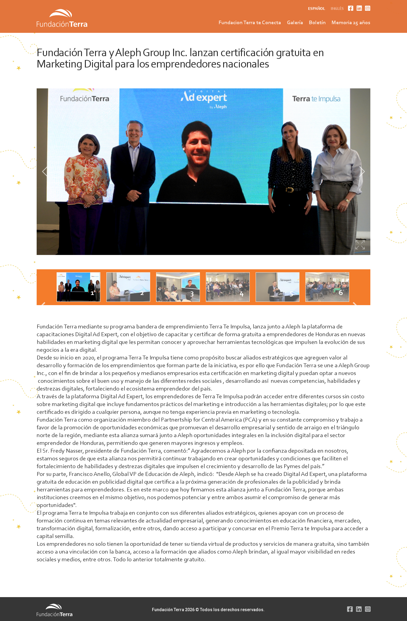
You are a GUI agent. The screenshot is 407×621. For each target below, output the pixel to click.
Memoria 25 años (351, 23)
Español (316, 9)
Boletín (317, 23)
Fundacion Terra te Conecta (250, 23)
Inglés (337, 9)
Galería (295, 23)
